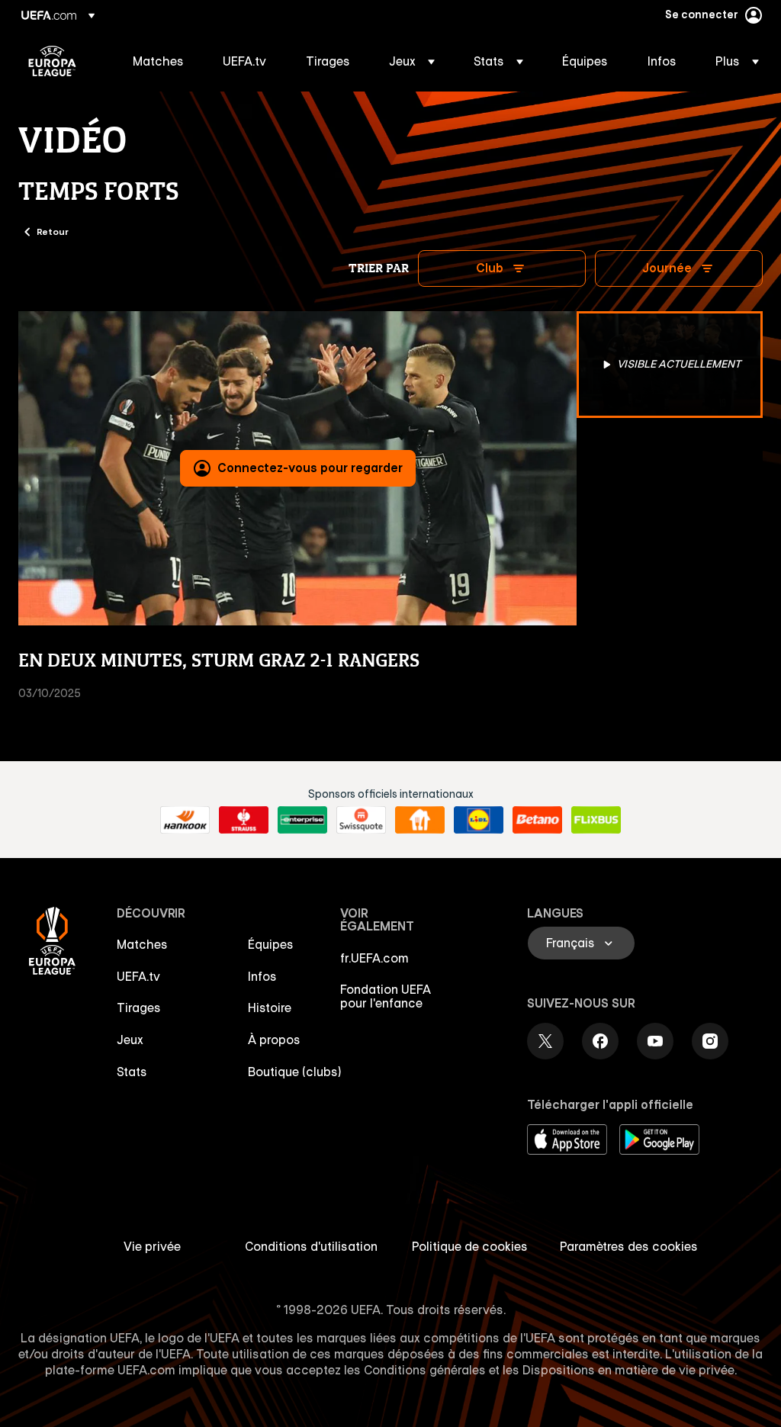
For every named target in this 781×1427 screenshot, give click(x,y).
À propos (274, 1039)
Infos (262, 976)
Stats (132, 1071)
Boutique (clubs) (295, 1071)
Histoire (269, 1007)
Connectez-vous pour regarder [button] (310, 467)
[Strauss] (243, 820)
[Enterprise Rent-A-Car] (302, 820)
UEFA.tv (138, 976)
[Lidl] (478, 820)
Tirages (139, 1007)
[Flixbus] (596, 820)
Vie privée (152, 1246)
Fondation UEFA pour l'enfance (385, 996)
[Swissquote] (361, 820)
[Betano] (537, 820)
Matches (142, 944)
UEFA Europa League (52, 61)
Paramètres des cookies (629, 1246)
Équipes (271, 944)
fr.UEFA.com (374, 958)
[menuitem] (158, 61)
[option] (670, 364)
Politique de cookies (470, 1246)
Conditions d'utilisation (311, 1246)
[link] (158, 61)
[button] (412, 61)
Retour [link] (53, 231)
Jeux (130, 1039)
